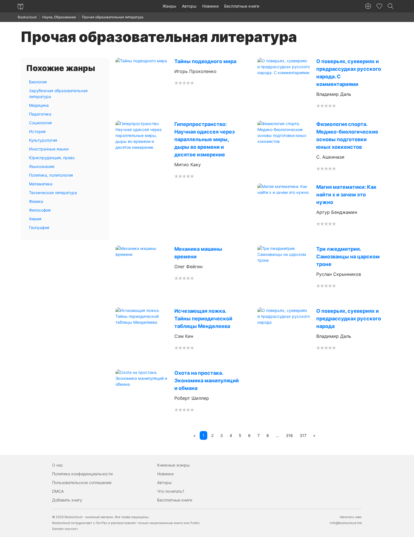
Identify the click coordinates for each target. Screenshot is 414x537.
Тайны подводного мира (205, 61)
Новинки (210, 6)
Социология (40, 122)
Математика (40, 183)
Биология (38, 81)
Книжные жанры (173, 465)
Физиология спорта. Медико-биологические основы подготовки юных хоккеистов (347, 135)
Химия (35, 218)
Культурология (43, 140)
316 (289, 435)
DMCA (58, 491)
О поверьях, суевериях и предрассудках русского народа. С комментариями (348, 72)
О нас (57, 465)
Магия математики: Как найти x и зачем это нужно (346, 194)
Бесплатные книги (241, 6)
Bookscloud (27, 17)
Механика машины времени (198, 252)
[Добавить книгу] (368, 6)
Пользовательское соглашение (82, 482)
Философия (40, 210)
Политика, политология (51, 175)
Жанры (169, 6)
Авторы (189, 6)
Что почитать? (170, 491)
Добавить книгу (67, 500)
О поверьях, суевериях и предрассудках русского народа (348, 318)
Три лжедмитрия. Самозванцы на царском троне (348, 256)
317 (303, 435)
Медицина (39, 105)
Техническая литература (53, 192)
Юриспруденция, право (52, 157)
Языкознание (41, 166)
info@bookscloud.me (346, 523)
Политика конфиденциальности (82, 473)
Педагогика (40, 114)
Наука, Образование (59, 17)
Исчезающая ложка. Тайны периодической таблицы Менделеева (203, 318)
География (39, 227)
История (37, 131)
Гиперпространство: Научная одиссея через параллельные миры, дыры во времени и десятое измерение (204, 139)
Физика (36, 201)
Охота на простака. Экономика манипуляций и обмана (206, 380)
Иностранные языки (48, 149)
